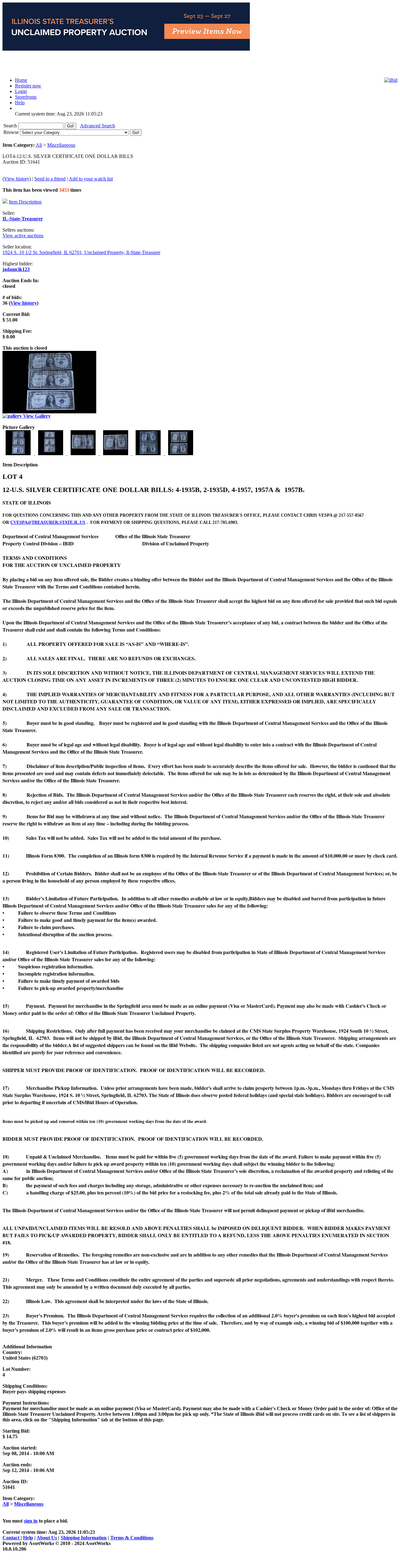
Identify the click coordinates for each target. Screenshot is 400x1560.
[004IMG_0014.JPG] (116, 453)
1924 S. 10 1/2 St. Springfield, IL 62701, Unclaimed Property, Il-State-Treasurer (81, 252)
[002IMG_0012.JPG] (51, 453)
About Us (47, 1537)
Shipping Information (84, 1537)
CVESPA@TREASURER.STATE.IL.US (47, 522)
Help (28, 1537)
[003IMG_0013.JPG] (84, 453)
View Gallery (36, 416)
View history (16, 178)
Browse (11, 132)
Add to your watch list (91, 178)
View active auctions (22, 235)
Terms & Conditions (131, 1537)
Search (10, 125)
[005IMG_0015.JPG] (148, 453)
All (39, 145)
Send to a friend (50, 178)
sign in (31, 1520)
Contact (11, 1537)
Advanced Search (97, 125)
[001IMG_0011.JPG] (18, 453)
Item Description (25, 201)
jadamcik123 (16, 269)
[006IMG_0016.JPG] (180, 453)
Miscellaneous (61, 145)
